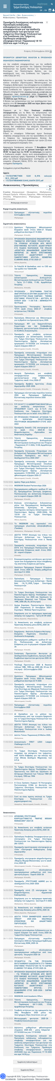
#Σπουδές (46, 197)
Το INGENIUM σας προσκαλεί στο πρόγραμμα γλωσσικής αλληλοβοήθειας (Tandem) (33, 526)
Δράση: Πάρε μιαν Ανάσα (24, 482)
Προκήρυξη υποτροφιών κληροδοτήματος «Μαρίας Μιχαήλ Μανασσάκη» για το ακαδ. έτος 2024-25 (33, 860)
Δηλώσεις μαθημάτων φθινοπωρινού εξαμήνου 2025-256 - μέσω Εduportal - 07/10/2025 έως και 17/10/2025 (33, 1030)
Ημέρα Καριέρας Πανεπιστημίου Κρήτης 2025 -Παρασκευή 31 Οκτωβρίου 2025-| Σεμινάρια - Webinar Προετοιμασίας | (33, 607)
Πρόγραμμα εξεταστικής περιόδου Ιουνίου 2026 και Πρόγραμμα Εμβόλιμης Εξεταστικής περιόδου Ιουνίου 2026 (33, 395)
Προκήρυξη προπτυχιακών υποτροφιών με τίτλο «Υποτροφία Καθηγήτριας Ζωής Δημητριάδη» (33, 849)
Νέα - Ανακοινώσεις (25, 15)
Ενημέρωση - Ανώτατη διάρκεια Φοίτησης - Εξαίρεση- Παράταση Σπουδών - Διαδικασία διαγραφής (33, 634)
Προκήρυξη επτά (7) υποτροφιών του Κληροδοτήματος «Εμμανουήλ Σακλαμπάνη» (33, 892)
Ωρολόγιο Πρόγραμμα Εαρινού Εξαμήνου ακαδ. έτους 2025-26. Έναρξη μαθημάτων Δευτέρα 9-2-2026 (33, 569)
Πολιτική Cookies (42, 1079)
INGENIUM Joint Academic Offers (28, 996)
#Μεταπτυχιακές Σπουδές (22, 349)
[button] (3, 1076)
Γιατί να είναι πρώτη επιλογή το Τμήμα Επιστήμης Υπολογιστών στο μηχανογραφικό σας (33, 799)
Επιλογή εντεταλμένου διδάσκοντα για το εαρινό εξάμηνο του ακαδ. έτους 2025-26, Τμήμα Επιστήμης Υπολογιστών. (33, 932)
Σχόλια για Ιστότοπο (25, 1079)
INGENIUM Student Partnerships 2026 (30, 486)
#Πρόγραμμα (34, 197)
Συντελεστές (10, 1079)
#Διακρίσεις (32, 192)
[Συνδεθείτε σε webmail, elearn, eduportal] (53, 10)
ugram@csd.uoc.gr (20, 96)
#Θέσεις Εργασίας (27, 194)
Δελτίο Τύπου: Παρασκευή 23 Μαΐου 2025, (32, 735)
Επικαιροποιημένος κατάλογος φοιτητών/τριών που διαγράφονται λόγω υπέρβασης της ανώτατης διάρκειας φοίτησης (33, 561)
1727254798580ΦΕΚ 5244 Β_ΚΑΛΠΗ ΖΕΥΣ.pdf (24, 181)
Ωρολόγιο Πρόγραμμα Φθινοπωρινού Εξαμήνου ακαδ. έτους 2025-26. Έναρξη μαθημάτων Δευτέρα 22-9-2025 (33, 678)
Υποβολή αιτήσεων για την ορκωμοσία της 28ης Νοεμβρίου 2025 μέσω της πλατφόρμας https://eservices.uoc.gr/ (33, 1012)
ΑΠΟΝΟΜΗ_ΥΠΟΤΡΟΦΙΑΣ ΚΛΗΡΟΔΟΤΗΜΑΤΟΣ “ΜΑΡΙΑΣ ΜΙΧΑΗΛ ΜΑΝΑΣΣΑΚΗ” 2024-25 (33, 818)
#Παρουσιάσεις (20, 197)
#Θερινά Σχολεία (10, 194)
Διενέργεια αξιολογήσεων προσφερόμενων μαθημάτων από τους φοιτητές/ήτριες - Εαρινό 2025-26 (33, 872)
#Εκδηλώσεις (45, 192)
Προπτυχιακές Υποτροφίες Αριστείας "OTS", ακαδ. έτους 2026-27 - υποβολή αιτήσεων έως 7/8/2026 (33, 309)
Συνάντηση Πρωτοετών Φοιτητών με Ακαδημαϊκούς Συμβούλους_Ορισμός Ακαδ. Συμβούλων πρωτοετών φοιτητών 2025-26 (33, 655)
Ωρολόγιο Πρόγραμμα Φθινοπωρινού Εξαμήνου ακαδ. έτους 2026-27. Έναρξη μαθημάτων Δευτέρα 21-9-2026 (33, 229)
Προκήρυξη (17, 163)
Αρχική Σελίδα (9, 15)
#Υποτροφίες (9, 199)
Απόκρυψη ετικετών (19, 203)
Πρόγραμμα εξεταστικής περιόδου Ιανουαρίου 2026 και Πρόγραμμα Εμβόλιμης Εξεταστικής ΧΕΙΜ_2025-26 (33, 941)
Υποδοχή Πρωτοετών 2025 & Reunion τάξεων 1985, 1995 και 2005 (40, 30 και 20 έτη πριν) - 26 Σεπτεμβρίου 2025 (33, 667)
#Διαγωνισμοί (18, 192)
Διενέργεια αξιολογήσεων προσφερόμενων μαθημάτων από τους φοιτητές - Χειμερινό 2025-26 (33, 952)
